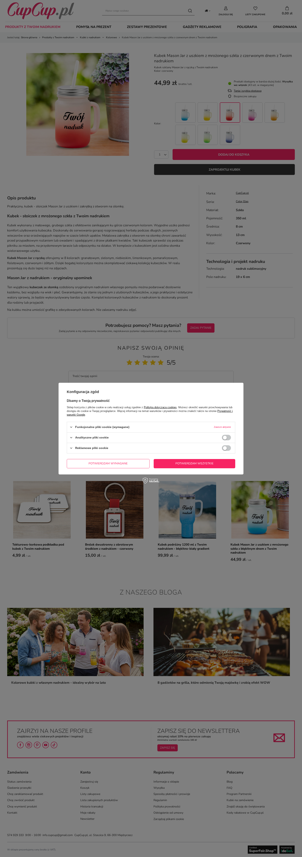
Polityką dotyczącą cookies (160, 407)
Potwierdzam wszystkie (194, 463)
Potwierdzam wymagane (108, 463)
